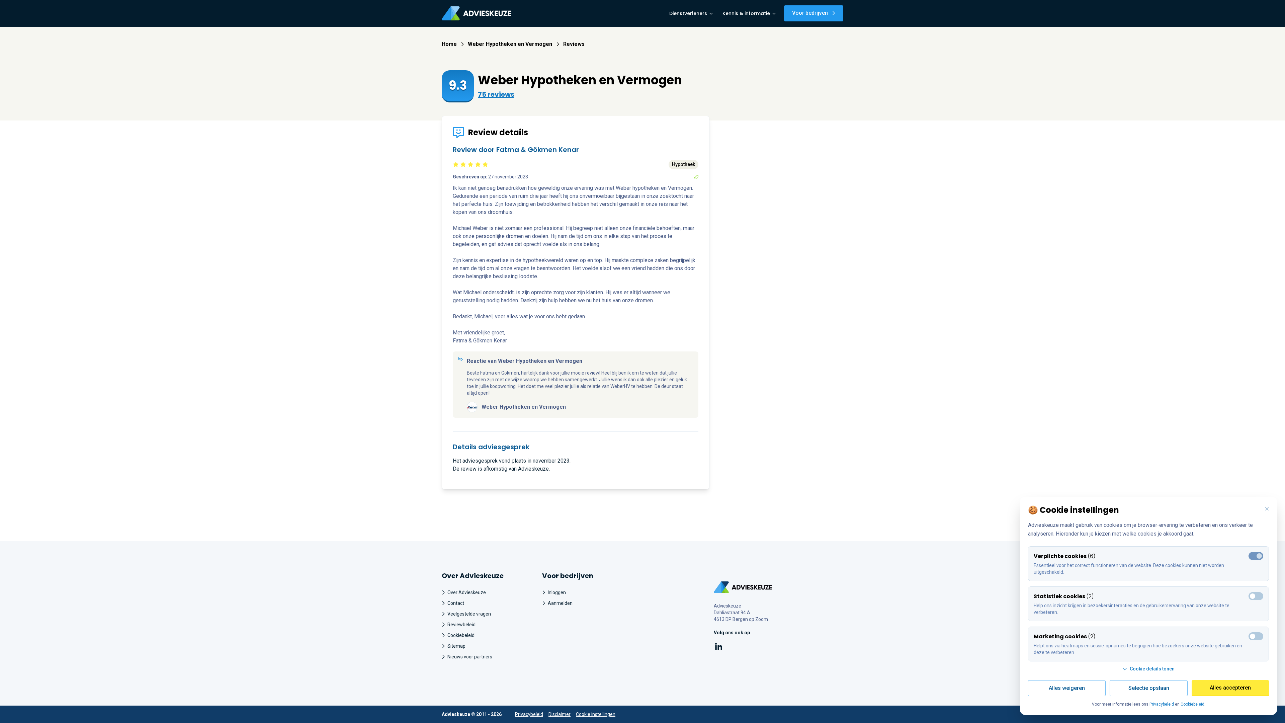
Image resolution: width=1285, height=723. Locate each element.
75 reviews (496, 94)
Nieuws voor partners (469, 656)
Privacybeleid (529, 714)
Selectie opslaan (1148, 688)
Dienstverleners (688, 13)
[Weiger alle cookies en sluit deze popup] (1267, 509)
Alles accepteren (1230, 688)
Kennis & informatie (746, 13)
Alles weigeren (1067, 688)
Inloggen (557, 592)
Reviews (574, 44)
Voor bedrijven (810, 13)
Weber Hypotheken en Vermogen (510, 44)
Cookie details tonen (1152, 668)
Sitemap (456, 646)
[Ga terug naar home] (743, 587)
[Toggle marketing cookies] (1256, 596)
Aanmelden (560, 603)
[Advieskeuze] (476, 13)
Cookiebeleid (461, 635)
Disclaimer (559, 714)
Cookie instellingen (595, 714)
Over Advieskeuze (466, 592)
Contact (455, 603)
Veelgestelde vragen (469, 614)
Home (449, 44)
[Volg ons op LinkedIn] (718, 648)
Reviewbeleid (461, 624)
